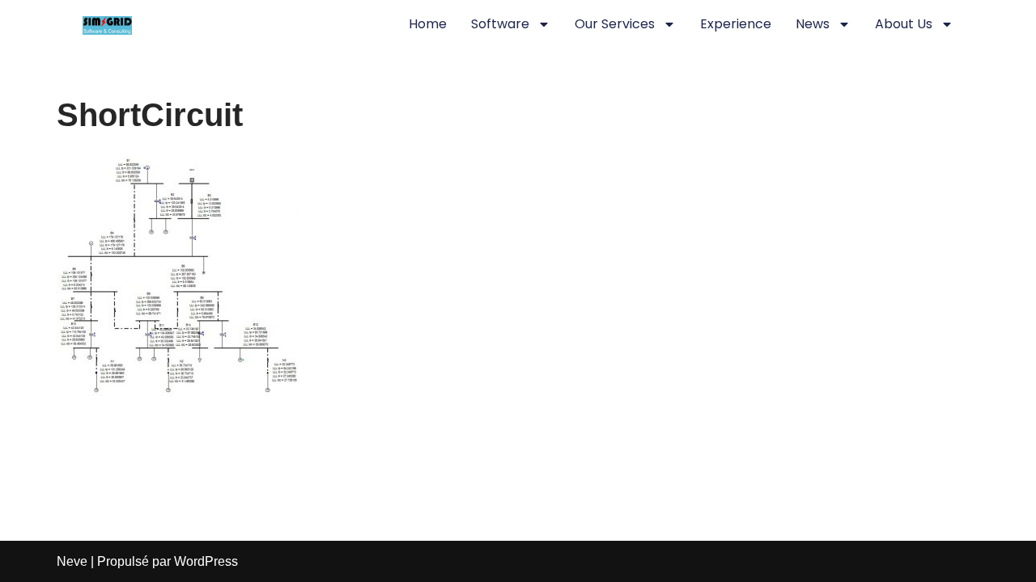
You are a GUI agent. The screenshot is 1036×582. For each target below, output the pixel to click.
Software (500, 24)
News (813, 24)
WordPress (206, 561)
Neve (72, 561)
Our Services (615, 24)
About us (903, 24)
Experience (735, 24)
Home (428, 24)
